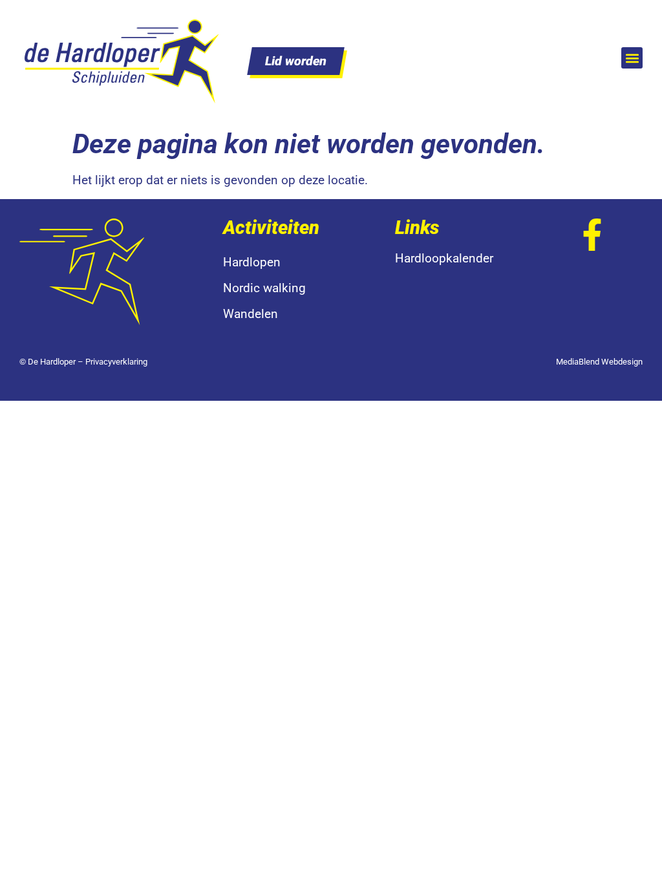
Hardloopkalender (444, 258)
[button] (632, 58)
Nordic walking (264, 288)
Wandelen (250, 313)
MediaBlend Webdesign (599, 362)
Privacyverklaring (116, 362)
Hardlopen (252, 262)
